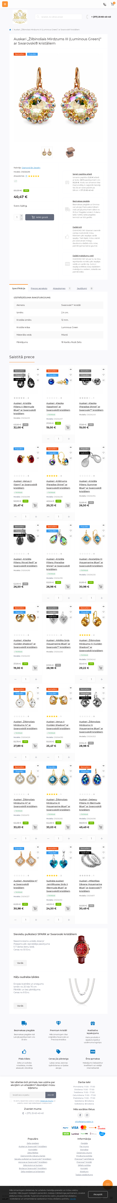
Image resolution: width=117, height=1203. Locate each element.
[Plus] (21, 215)
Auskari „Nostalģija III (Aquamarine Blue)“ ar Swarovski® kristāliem (91, 562)
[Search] (38, 17)
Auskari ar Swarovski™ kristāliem (33, 1146)
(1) (26, 176)
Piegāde (84, 1143)
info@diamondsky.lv (84, 1122)
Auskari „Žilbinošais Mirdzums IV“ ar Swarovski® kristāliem (25, 725)
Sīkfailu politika (84, 1165)
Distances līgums (46, 1101)
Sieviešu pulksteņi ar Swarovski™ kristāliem (32, 1159)
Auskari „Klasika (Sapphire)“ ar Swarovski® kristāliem (58, 406)
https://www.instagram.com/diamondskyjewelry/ (87, 1115)
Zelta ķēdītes (32, 1153)
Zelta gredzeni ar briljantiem (33, 1171)
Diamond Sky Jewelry (31, 168)
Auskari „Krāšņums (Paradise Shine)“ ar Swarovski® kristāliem (58, 484)
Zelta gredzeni (33, 1143)
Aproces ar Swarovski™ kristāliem (32, 1162)
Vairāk (20, 963)
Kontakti (84, 1168)
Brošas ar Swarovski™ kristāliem (33, 1168)
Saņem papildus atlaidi (82, 174)
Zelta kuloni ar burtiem (33, 1165)
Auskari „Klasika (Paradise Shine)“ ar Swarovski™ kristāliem (91, 406)
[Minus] (21, 218)
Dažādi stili (77, 227)
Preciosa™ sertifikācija (84, 1159)
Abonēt (51, 1095)
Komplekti (32, 1150)
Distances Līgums (84, 1153)
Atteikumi (84, 1171)
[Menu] (5, 4)
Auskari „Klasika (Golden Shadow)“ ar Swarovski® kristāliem (25, 644)
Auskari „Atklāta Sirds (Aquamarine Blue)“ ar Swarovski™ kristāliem (58, 644)
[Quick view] (38, 369)
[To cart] (68, 427)
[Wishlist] (38, 375)
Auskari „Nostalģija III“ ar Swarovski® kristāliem (26, 884)
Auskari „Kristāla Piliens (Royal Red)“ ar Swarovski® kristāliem (25, 562)
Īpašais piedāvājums (84, 1175)
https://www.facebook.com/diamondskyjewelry (80, 1115)
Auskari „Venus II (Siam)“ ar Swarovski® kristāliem (25, 484)
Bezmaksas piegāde (81, 201)
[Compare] (38, 380)
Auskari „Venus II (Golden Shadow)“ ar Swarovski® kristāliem (58, 725)
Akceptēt (97, 1194)
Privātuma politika (84, 1156)
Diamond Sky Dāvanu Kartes (33, 1156)
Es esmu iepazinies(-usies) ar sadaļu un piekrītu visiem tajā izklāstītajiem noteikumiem (35, 1102)
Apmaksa (84, 1150)
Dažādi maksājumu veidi (83, 256)
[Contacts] (104, 4)
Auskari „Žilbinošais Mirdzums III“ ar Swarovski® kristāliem (25, 803)
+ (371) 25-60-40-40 (101, 17)
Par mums (84, 1146)
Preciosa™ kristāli (84, 1162)
